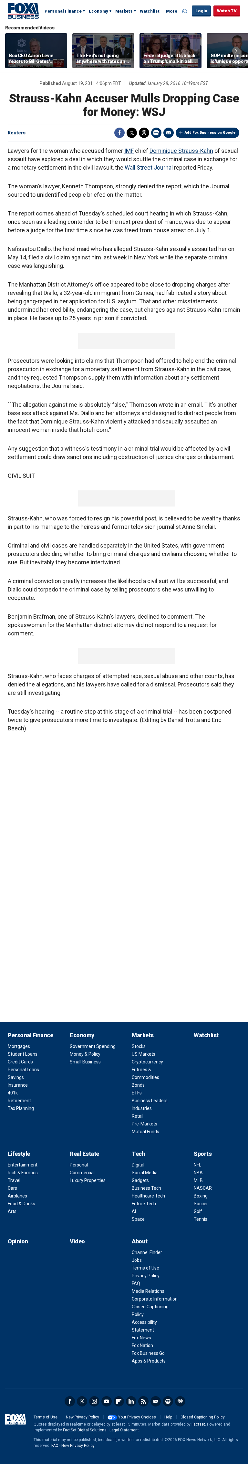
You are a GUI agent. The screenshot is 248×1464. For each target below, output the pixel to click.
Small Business (85, 1061)
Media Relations (148, 1291)
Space (138, 1219)
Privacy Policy (146, 1275)
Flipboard (119, 1401)
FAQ (136, 1283)
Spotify (168, 1401)
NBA (198, 1172)
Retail (137, 1116)
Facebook (119, 133)
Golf (198, 1211)
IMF (129, 150)
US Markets (143, 1054)
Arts (12, 1211)
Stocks (139, 1046)
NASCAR (203, 1188)
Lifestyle (19, 1153)
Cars (12, 1188)
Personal (79, 1164)
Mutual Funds (145, 1131)
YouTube (106, 1401)
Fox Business (23, 11)
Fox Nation (142, 1345)
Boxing (201, 1195)
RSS (143, 1401)
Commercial (82, 1172)
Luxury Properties (88, 1180)
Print (156, 133)
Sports (203, 1153)
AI (134, 1211)
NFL (197, 1164)
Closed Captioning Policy (203, 1417)
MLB (198, 1180)
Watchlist (150, 11)
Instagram (94, 1401)
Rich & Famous (23, 1172)
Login (201, 10)
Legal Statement (124, 1430)
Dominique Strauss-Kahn (181, 150)
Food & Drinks (21, 1203)
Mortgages (19, 1046)
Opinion (18, 1241)
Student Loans (22, 1054)
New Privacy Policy (82, 1417)
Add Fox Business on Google (210, 133)
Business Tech (146, 1188)
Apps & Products (149, 1361)
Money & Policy (85, 1054)
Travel (14, 1180)
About (140, 1241)
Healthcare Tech (148, 1195)
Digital (138, 1164)
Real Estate (84, 1153)
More (171, 11)
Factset (198, 1424)
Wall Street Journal (149, 167)
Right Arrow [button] (236, 51)
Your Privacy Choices (137, 1417)
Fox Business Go (148, 1353)
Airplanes (17, 1195)
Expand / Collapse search (185, 11)
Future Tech (144, 1203)
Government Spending (93, 1046)
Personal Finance (63, 11)
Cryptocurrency (147, 1061)
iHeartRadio (180, 1401)
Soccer (201, 1203)
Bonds (138, 1085)
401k (13, 1092)
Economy (98, 11)
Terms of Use (145, 1268)
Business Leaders (150, 1100)
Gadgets (140, 1180)
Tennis (200, 1219)
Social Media (145, 1172)
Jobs (137, 1260)
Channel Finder (147, 1252)
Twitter (132, 133)
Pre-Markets (144, 1123)
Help (168, 1417)
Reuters (17, 132)
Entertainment (22, 1164)
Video (77, 1241)
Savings (16, 1077)
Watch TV (227, 10)
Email (168, 133)
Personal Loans (23, 1069)
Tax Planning (21, 1108)
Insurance (18, 1085)
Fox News (141, 1337)
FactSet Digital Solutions (85, 1430)
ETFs (137, 1092)
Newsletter (155, 1401)
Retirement (19, 1100)
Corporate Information (155, 1299)
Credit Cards (20, 1061)
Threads (144, 133)
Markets (124, 11)
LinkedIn (131, 1401)
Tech (138, 1153)
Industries (142, 1108)
